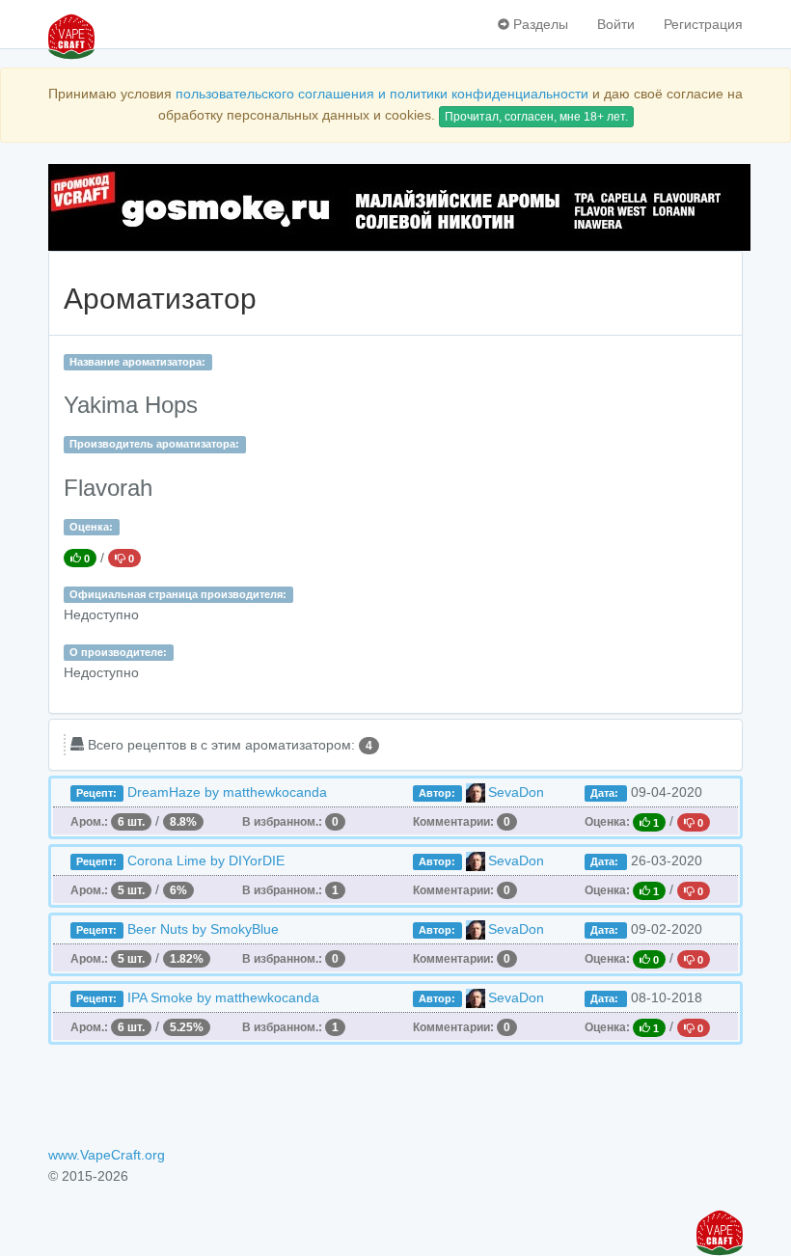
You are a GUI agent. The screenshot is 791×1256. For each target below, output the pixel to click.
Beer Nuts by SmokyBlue (203, 929)
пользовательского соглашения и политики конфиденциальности (382, 93)
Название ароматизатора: (137, 362)
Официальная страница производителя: (177, 594)
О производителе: (118, 652)
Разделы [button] (538, 24)
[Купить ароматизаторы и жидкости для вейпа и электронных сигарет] (395, 207)
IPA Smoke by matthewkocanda (223, 997)
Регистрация (703, 24)
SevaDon (516, 792)
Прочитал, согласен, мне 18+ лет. (536, 116)
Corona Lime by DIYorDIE (206, 860)
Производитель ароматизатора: (154, 444)
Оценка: (91, 526)
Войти (616, 24)
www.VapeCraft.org (106, 1154)
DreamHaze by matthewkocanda (227, 792)
